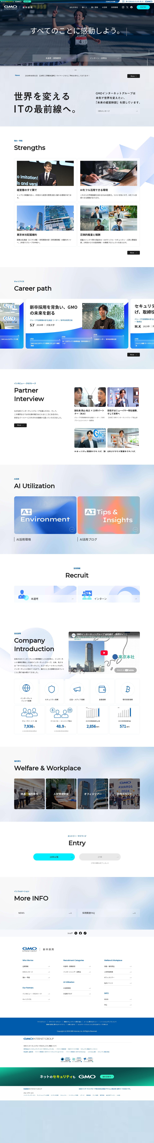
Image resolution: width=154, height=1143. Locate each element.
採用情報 (114, 7)
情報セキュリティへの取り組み (72, 1022)
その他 (118, 1095)
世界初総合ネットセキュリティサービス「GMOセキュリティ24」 (39, 1049)
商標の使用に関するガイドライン (55, 1024)
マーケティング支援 (73, 1095)
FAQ (105, 1005)
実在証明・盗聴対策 (28, 1052)
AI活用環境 (67, 988)
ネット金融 (95, 1095)
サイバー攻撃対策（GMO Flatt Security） (76, 1052)
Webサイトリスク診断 (73, 1049)
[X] (127, 7)
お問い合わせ (71, 1024)
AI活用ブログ (67, 994)
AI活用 (104, 7)
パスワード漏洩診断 (61, 1049)
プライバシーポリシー (55, 1022)
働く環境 (94, 7)
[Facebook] (131, 7)
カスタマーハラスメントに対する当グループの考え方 (93, 1024)
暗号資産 (102, 1095)
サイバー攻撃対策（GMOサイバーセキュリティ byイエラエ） (49, 1052)
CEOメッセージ (28, 972)
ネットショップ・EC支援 (43, 1095)
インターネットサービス (29, 1095)
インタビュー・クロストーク (32, 994)
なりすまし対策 (92, 1052)
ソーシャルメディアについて (108, 1022)
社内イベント (108, 983)
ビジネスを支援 (54, 1095)
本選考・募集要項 (69, 966)
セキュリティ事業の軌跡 (103, 1052)
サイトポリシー (42, 1022)
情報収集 (88, 1095)
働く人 (84, 7)
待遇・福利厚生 (109, 966)
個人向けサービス (110, 1095)
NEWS (106, 999)
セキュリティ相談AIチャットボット (89, 1049)
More (133, 76)
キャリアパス (27, 999)
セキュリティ (63, 1095)
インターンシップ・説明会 (72, 972)
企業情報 (25, 966)
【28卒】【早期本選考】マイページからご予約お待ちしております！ (64, 75)
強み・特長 (26, 977)
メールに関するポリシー (91, 1022)
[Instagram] (123, 7)
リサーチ (82, 1095)
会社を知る (73, 7)
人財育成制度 (108, 972)
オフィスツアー (109, 977)
